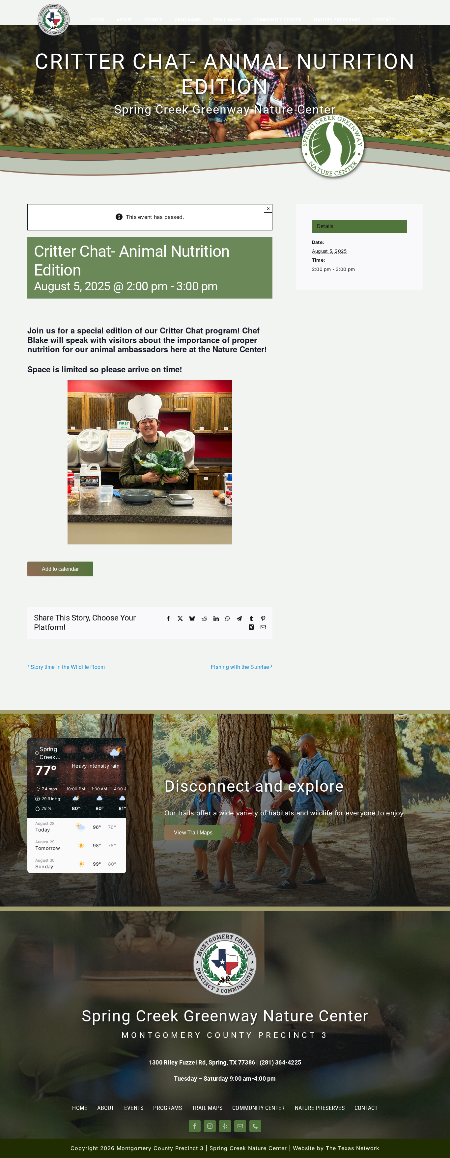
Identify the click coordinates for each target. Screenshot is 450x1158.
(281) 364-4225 (280, 1062)
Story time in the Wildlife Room (68, 667)
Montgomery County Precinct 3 (160, 1148)
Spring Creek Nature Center (248, 1148)
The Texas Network (353, 1148)
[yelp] (225, 1126)
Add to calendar (60, 569)
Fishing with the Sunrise (240, 667)
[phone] (255, 1126)
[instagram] (210, 1126)
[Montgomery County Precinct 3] (53, 6)
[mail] (240, 1126)
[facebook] (195, 1126)
